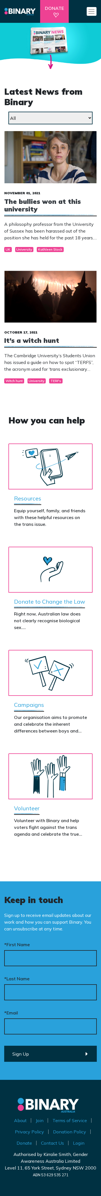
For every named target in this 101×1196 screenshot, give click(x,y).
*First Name (17, 944)
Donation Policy (69, 1132)
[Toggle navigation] (92, 11)
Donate (24, 1143)
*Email (11, 1013)
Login (78, 1143)
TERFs (55, 381)
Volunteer (27, 808)
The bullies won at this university (42, 205)
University (24, 249)
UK (8, 249)
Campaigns (29, 704)
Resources (27, 498)
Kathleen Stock (50, 249)
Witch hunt (14, 381)
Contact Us (52, 1143)
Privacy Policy (29, 1132)
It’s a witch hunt (31, 340)
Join (39, 1120)
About (20, 1120)
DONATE (54, 8)
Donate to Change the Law (49, 601)
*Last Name (16, 978)
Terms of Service (69, 1120)
